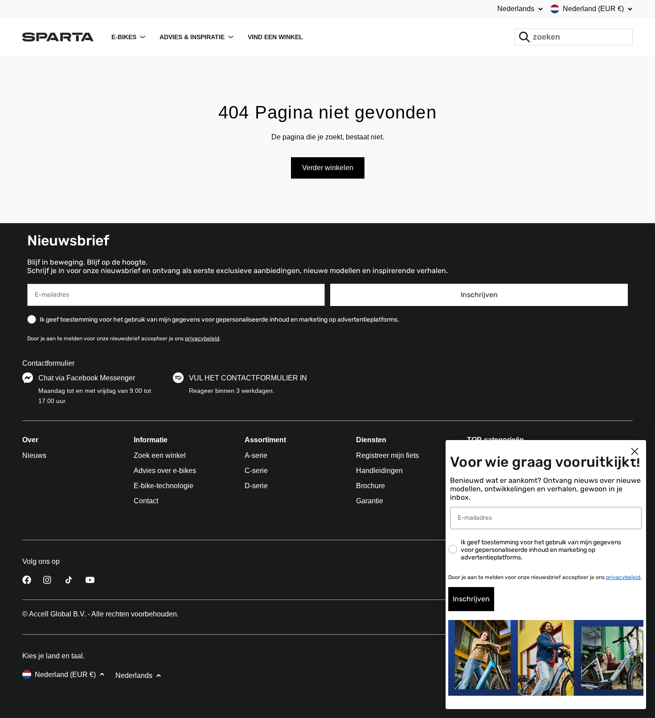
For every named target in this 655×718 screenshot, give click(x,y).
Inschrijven (479, 294)
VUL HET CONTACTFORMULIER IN (248, 378)
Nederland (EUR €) (593, 8)
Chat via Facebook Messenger (86, 378)
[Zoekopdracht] (524, 37)
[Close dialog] (635, 451)
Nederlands (515, 8)
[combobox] (574, 37)
